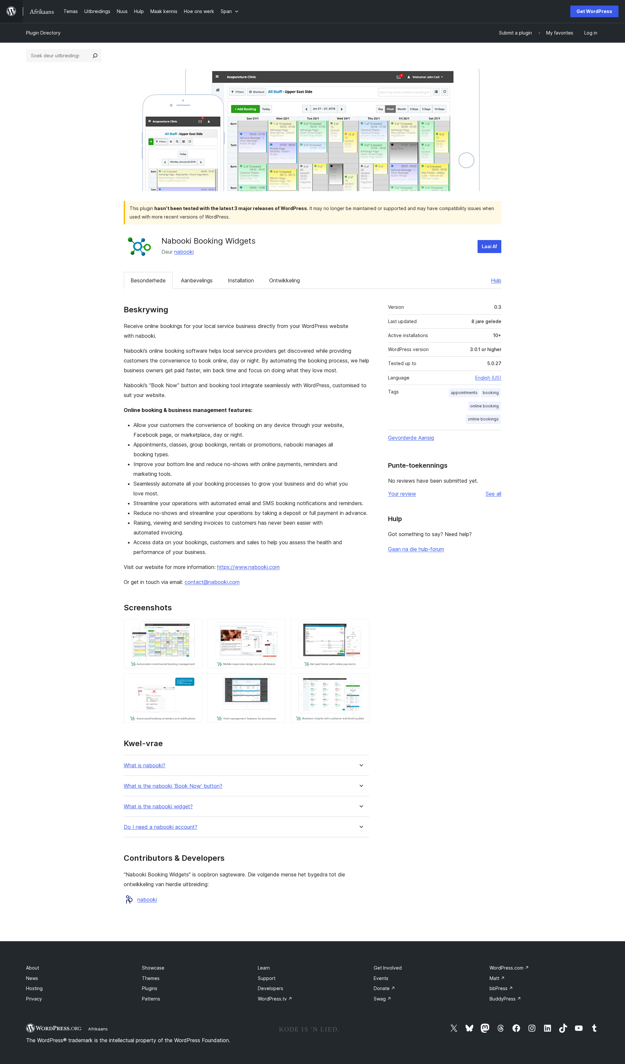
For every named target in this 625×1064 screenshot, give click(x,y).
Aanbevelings (197, 280)
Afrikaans (98, 1028)
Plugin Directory (43, 32)
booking (491, 392)
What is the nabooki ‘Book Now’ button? (173, 786)
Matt (497, 978)
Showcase (153, 968)
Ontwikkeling (284, 280)
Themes (151, 978)
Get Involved (388, 968)
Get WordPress (594, 11)
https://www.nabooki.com (248, 567)
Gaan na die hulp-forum (416, 549)
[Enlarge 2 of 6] (276, 628)
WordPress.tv (275, 998)
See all (493, 493)
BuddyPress (505, 998)
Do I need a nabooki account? (160, 827)
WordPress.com (509, 968)
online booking (484, 406)
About (32, 968)
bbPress (501, 988)
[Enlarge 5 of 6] (276, 682)
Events (381, 978)
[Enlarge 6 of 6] (360, 682)
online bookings (483, 419)
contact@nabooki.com (212, 582)
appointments (464, 392)
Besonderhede (148, 280)
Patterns (151, 998)
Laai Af (489, 246)
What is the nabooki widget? (158, 806)
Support (266, 978)
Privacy (34, 998)
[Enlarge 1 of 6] (193, 628)
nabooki (184, 251)
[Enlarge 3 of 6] (360, 628)
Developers (270, 988)
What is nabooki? (144, 765)
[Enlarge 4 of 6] (193, 682)
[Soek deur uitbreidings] (95, 55)
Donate (384, 988)
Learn (264, 968)
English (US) (488, 377)
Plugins (149, 988)
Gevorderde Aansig (411, 437)
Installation (241, 280)
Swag (382, 998)
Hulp (496, 280)
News (32, 978)
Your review (402, 493)
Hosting (34, 988)
